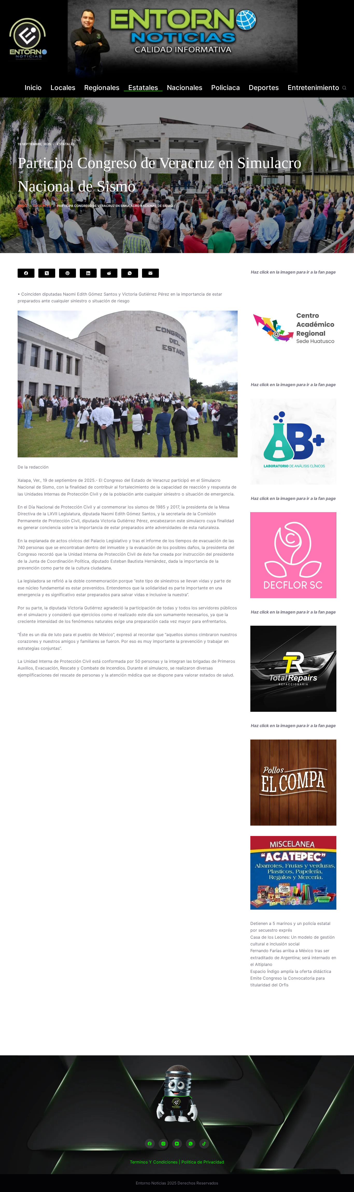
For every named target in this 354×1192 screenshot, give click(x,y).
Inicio (33, 88)
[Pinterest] (67, 273)
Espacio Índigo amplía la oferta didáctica (290, 971)
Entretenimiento (313, 88)
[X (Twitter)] (46, 273)
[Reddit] (109, 273)
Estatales (143, 88)
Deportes (264, 88)
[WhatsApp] (129, 273)
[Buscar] (344, 88)
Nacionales (184, 88)
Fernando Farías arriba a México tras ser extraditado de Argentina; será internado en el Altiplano (293, 957)
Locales (63, 88)
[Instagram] (163, 1144)
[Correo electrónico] (150, 273)
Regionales (101, 88)
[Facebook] (26, 273)
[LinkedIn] (88, 273)
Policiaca (225, 88)
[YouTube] (177, 1144)
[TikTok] (204, 1144)
